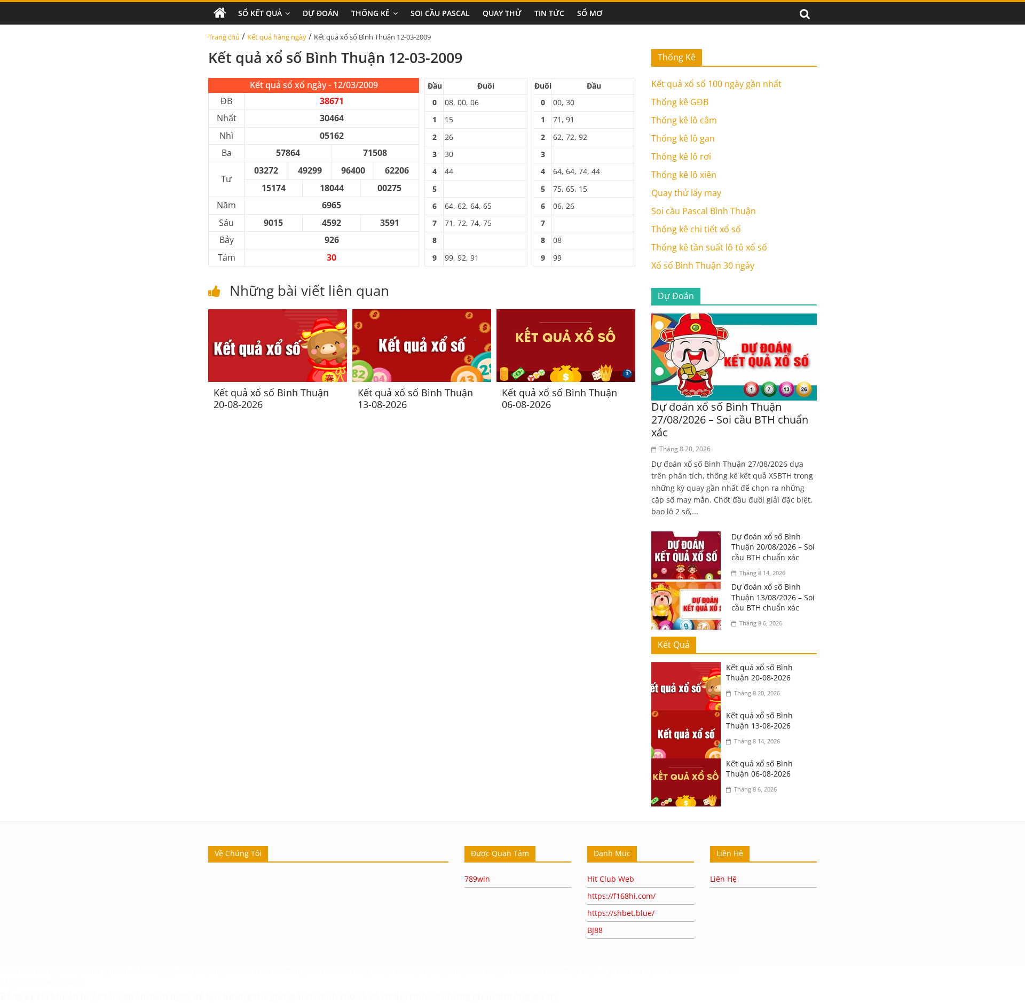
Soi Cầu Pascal (440, 13)
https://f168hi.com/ (621, 896)
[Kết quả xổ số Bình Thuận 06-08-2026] (565, 316)
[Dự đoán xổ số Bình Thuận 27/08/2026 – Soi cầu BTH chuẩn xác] (734, 320)
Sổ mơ (589, 13)
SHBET (11, 971)
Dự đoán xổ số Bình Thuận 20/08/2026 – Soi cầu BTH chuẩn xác (773, 546)
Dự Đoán (320, 13)
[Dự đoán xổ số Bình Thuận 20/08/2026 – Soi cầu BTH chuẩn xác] (688, 538)
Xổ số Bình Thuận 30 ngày (702, 265)
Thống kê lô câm (684, 120)
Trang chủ (224, 37)
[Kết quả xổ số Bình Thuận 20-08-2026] (277, 316)
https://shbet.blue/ (621, 913)
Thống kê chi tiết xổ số (696, 229)
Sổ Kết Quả (260, 13)
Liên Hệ (723, 879)
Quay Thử (502, 13)
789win (477, 879)
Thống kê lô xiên (683, 175)
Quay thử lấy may (686, 193)
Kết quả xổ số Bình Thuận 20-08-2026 (271, 398)
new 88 (682, 971)
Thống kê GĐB (679, 102)
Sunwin (152, 996)
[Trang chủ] (220, 13)
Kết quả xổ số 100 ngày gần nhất (716, 84)
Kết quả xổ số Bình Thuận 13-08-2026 (415, 398)
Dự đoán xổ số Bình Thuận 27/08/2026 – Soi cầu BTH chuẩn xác (729, 419)
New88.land (719, 971)
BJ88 (595, 930)
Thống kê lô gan (683, 138)
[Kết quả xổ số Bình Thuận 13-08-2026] (421, 316)
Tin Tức (549, 13)
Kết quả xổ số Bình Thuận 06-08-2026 (559, 398)
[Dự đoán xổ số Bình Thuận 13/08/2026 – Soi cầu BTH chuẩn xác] (688, 588)
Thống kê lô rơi (681, 156)
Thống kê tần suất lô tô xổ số (709, 247)
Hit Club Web (610, 879)
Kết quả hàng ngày (276, 37)
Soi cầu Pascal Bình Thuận (703, 211)
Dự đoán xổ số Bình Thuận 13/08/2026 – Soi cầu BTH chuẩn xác (773, 597)
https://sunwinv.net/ (41, 982)
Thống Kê (370, 13)
